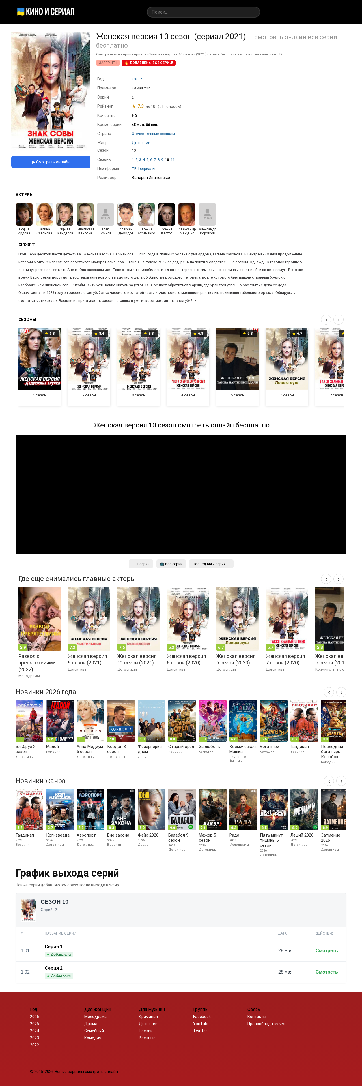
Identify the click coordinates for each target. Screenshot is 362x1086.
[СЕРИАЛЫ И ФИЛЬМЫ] (46, 12)
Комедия (92, 1038)
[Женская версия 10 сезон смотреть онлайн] (50, 149)
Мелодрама (95, 1016)
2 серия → (211, 564)
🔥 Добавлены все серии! (148, 63)
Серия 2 (54, 968)
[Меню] (339, 12)
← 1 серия (141, 564)
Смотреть (327, 950)
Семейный (94, 1031)
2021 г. (137, 79)
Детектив (148, 1023)
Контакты (256, 1016)
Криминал (148, 1016)
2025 (34, 1023)
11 (172, 159)
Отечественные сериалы (153, 134)
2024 (34, 1031)
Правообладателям (266, 1023)
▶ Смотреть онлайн (51, 162)
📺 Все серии (171, 564)
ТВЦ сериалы (143, 168)
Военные (147, 1038)
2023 (34, 1038)
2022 (34, 1045)
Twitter (200, 1031)
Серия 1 (54, 946)
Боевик (145, 1031)
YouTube (201, 1023)
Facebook (202, 1016)
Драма (90, 1023)
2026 (34, 1016)
